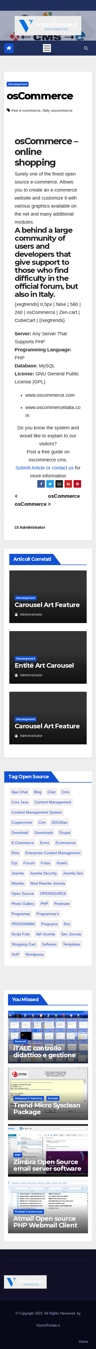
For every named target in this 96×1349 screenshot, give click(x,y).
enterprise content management (53, 853)
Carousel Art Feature (47, 605)
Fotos (45, 863)
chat (51, 792)
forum (29, 863)
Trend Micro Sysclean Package (46, 1108)
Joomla (17, 873)
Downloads (43, 832)
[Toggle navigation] (46, 48)
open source (22, 893)
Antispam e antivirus (28, 1098)
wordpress (34, 954)
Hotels (62, 863)
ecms (44, 843)
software (49, 944)
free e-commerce (26, 110)
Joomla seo (73, 873)
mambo (17, 883)
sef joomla (45, 934)
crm (42, 822)
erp (14, 863)
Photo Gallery (22, 903)
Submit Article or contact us (44, 468)
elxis (15, 853)
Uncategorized (17, 84)
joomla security (43, 873)
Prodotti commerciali (28, 1211)
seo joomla (71, 934)
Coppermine (21, 822)
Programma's (47, 914)
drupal (64, 832)
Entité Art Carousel (44, 665)
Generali (20, 1041)
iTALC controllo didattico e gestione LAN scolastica (44, 1055)
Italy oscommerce (58, 110)
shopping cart (23, 944)
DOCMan (59, 822)
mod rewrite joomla (47, 883)
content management (52, 802)
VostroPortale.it (48, 1325)
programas (20, 914)
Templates (71, 944)
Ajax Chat (19, 792)
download (19, 832)
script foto (20, 934)
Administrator (32, 527)
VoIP (15, 954)
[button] (86, 48)
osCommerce (40, 96)
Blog (37, 792)
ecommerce (65, 843)
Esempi (53, 1098)
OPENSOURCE (53, 893)
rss (67, 924)
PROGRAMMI (23, 924)
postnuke (62, 903)
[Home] (9, 48)
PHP (44, 903)
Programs (49, 924)
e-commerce (22, 843)
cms (65, 792)
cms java (19, 802)
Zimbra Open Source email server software (47, 1165)
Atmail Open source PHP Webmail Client (45, 1222)
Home (83, 1342)
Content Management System (36, 812)
